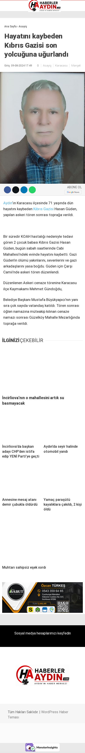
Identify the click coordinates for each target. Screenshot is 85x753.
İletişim (12, 57)
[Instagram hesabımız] (40, 746)
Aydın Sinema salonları (22, 43)
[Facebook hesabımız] (14, 746)
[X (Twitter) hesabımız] (27, 746)
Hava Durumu (16, 52)
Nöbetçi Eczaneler (19, 66)
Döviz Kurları (15, 47)
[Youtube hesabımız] (54, 746)
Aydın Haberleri (17, 34)
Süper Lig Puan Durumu (23, 70)
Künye (11, 61)
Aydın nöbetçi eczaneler (23, 38)
